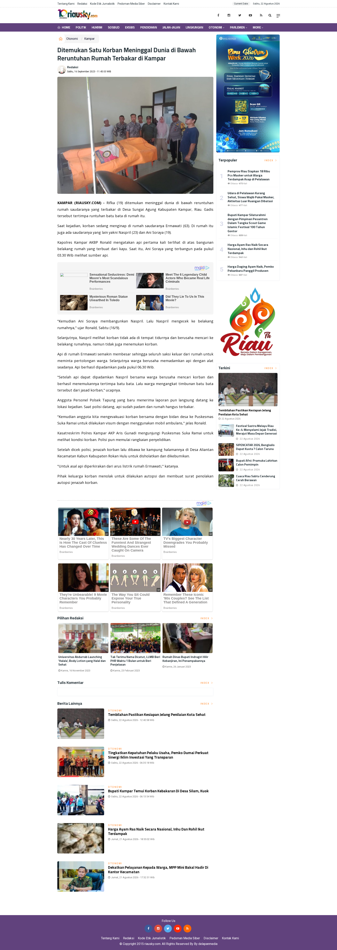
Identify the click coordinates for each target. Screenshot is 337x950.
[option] (83, 649)
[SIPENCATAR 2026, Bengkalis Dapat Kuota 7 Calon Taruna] (226, 449)
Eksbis (130, 27)
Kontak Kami (171, 3)
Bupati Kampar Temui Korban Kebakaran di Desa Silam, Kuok (158, 790)
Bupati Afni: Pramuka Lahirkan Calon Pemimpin (256, 462)
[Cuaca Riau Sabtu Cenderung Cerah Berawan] (226, 480)
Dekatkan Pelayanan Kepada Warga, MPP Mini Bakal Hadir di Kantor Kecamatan (158, 869)
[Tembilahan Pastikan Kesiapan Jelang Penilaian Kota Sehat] (248, 389)
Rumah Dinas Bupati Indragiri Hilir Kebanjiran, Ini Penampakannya (185, 659)
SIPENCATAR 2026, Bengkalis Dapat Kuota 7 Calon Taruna (255, 447)
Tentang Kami (65, 3)
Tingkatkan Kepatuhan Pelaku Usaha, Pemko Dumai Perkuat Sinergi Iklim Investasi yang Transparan (158, 755)
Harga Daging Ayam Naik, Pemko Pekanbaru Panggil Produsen (251, 269)
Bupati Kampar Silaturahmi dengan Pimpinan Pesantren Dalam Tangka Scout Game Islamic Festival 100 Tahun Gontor (248, 223)
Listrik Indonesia (70, 492)
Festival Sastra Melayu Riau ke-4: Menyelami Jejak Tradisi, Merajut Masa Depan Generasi (256, 429)
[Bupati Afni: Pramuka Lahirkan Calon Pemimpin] (226, 465)
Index (205, 618)
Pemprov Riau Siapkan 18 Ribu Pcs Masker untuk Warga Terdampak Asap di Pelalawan (249, 175)
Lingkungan (194, 27)
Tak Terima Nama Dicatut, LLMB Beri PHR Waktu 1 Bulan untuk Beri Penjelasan (135, 661)
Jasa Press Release (14, 912)
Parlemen (237, 27)
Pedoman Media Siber (131, 3)
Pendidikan (148, 27)
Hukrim (97, 27)
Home (65, 27)
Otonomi (215, 27)
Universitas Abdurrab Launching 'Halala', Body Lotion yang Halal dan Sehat (82, 661)
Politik (81, 27)
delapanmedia (207, 944)
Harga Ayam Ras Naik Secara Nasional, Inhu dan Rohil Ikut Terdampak (156, 831)
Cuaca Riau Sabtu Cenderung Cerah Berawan (255, 478)
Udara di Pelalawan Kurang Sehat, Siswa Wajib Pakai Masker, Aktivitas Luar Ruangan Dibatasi (251, 197)
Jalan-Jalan (171, 27)
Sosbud (113, 27)
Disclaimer (154, 3)
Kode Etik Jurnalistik (102, 3)
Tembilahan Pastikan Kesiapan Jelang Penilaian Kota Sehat (157, 714)
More (257, 27)
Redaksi (82, 3)
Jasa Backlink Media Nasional (49, 912)
